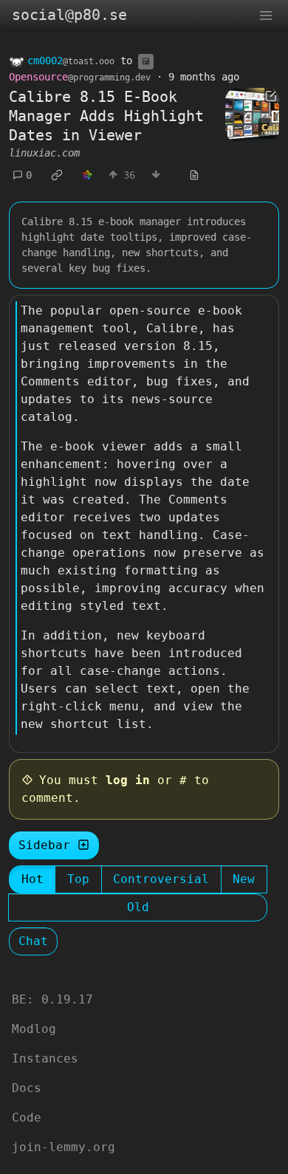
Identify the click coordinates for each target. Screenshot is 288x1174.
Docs (26, 1088)
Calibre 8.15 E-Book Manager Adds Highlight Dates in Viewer (106, 116)
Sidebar (44, 845)
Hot (32, 879)
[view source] (194, 175)
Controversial (161, 879)
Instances (45, 1058)
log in (128, 780)
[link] (56, 175)
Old (138, 907)
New (244, 879)
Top (78, 879)
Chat (33, 941)
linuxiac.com (44, 153)
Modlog (34, 1029)
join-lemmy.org (63, 1147)
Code (26, 1118)
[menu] (266, 15)
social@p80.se (69, 15)
